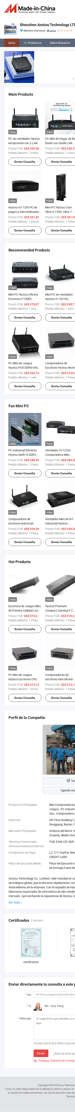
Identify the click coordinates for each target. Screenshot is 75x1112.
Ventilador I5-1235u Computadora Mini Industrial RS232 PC (58, 454)
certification (31, 962)
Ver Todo (14, 902)
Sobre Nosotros (60, 43)
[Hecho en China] (30, 8)
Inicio (11, 43)
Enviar (41, 1053)
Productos (34, 43)
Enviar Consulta (24, 161)
